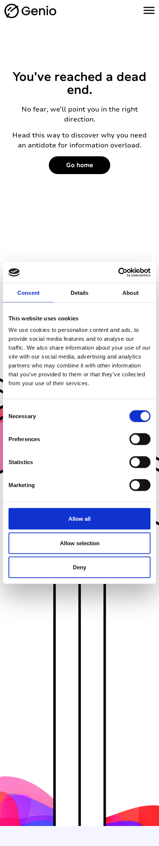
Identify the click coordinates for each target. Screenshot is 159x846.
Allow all (79, 519)
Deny (79, 567)
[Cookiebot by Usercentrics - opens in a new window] (118, 272)
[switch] (139, 439)
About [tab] (130, 292)
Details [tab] (80, 292)
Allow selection (79, 543)
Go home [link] (79, 165)
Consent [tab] (28, 292)
